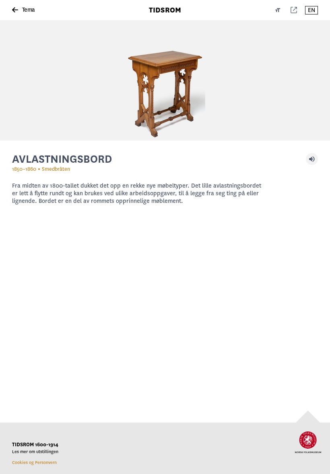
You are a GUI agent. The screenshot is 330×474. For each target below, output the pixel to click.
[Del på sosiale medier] (294, 10)
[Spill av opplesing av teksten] (312, 159)
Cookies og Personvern (34, 463)
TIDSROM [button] (165, 10)
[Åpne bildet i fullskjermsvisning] (165, 80)
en (311, 10)
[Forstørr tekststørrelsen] (278, 10)
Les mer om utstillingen (35, 452)
